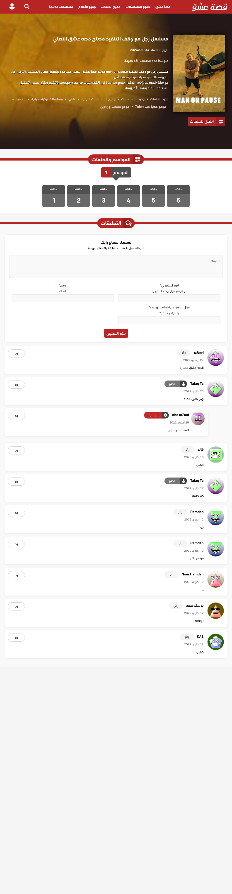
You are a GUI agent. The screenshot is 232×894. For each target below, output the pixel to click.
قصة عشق (162, 7)
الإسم (62, 285)
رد (16, 353)
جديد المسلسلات (133, 99)
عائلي (72, 99)
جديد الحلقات (159, 99)
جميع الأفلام (87, 7)
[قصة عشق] (209, 7)
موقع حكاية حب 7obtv (150, 106)
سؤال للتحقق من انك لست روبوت (169, 307)
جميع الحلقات (110, 7)
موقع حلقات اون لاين (114, 106)
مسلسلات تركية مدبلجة (47, 99)
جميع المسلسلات (138, 7)
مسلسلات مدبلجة (61, 7)
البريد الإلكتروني (169, 285)
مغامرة (20, 99)
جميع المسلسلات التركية (99, 99)
